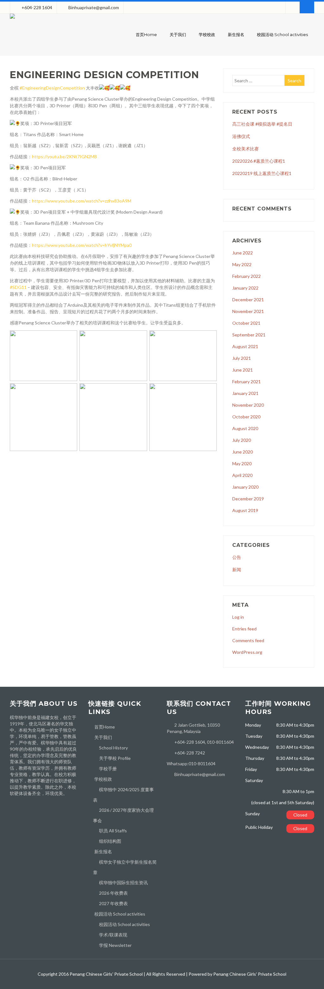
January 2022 (245, 288)
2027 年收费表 (113, 903)
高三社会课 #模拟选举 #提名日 (262, 124)
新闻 (236, 569)
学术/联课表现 (113, 934)
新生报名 (236, 34)
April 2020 (242, 475)
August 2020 (245, 428)
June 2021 (242, 369)
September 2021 (248, 334)
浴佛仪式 (241, 136)
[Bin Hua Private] (12, 20)
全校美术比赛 (245, 148)
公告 (236, 557)
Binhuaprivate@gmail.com (93, 7)
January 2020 (245, 487)
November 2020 (248, 405)
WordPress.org (247, 652)
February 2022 (246, 276)
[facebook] (292, 7)
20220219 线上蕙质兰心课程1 (261, 173)
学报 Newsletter (115, 945)
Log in (238, 617)
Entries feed (244, 628)
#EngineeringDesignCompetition (52, 88)
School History (113, 747)
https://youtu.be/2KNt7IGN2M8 (64, 156)
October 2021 (246, 323)
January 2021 (245, 393)
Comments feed (248, 640)
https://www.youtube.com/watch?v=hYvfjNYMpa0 (82, 245)
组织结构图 (110, 841)
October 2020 (246, 416)
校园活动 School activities (282, 34)
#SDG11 (18, 287)
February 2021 (246, 381)
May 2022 (242, 264)
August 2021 (245, 346)
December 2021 (248, 299)
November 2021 (248, 311)
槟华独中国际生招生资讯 (123, 882)
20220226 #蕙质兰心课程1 (258, 161)
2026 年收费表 (113, 893)
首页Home (146, 34)
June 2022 (242, 252)
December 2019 (248, 498)
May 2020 (242, 463)
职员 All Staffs (113, 830)
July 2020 (241, 440)
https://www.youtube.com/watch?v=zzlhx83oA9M (81, 200)
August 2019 (245, 510)
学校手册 (108, 768)
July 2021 (241, 358)
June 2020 (242, 451)
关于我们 (178, 34)
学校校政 (207, 34)
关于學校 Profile (115, 758)
